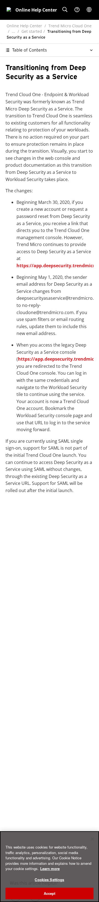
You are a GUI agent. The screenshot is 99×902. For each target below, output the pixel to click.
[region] (49, 866)
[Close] (92, 839)
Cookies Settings (49, 879)
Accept (50, 893)
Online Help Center (24, 25)
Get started (31, 31)
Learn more (50, 868)
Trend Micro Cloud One (70, 25)
